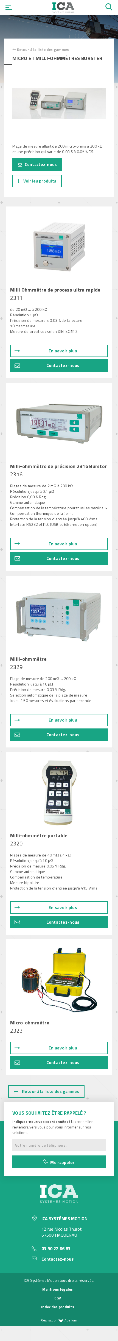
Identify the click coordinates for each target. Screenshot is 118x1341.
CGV (57, 1298)
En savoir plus (63, 350)
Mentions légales (57, 1289)
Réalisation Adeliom (59, 1320)
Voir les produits (39, 181)
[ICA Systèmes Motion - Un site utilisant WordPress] (63, 11)
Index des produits (57, 1307)
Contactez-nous (40, 164)
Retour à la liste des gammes (42, 49)
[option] (59, 103)
